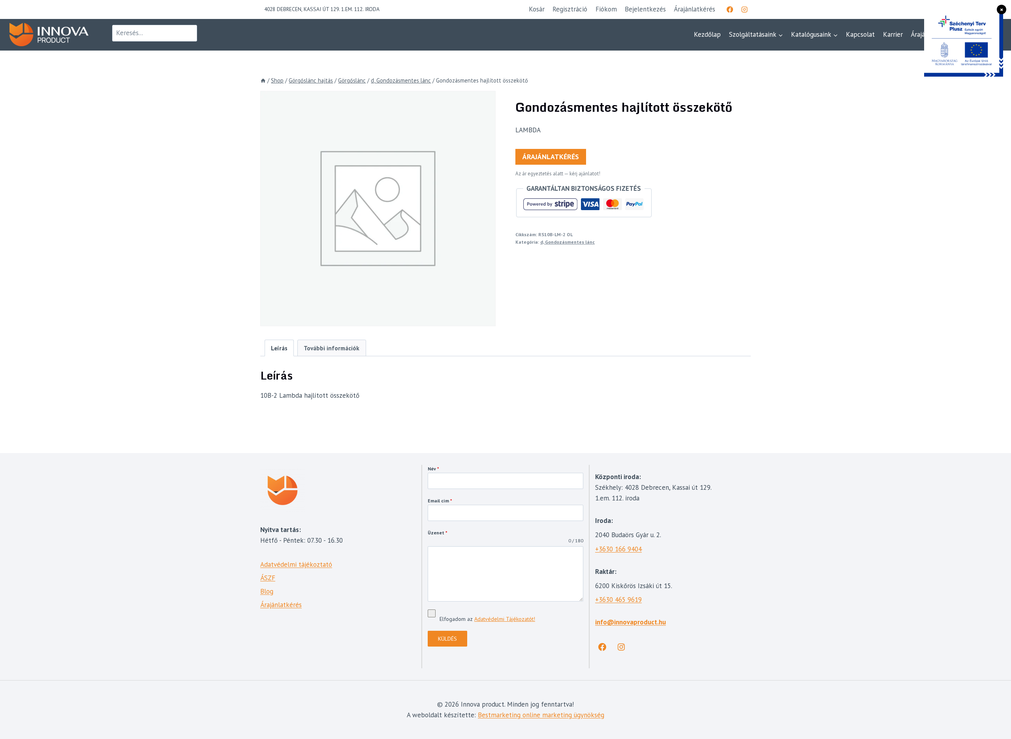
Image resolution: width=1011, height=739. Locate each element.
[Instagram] (744, 9)
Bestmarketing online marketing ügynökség (541, 715)
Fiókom (606, 9)
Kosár (537, 9)
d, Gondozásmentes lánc (567, 242)
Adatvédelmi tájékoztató (296, 564)
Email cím (440, 501)
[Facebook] (729, 9)
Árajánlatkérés (550, 156)
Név (433, 469)
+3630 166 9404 (618, 549)
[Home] (263, 80)
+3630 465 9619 (618, 599)
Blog (266, 591)
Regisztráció (569, 9)
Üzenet (437, 533)
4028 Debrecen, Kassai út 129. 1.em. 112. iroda (322, 9)
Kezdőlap (707, 34)
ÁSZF (267, 578)
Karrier (893, 34)
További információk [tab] (331, 348)
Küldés (447, 638)
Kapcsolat (860, 34)
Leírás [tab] (279, 348)
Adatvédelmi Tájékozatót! (504, 618)
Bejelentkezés (645, 9)
